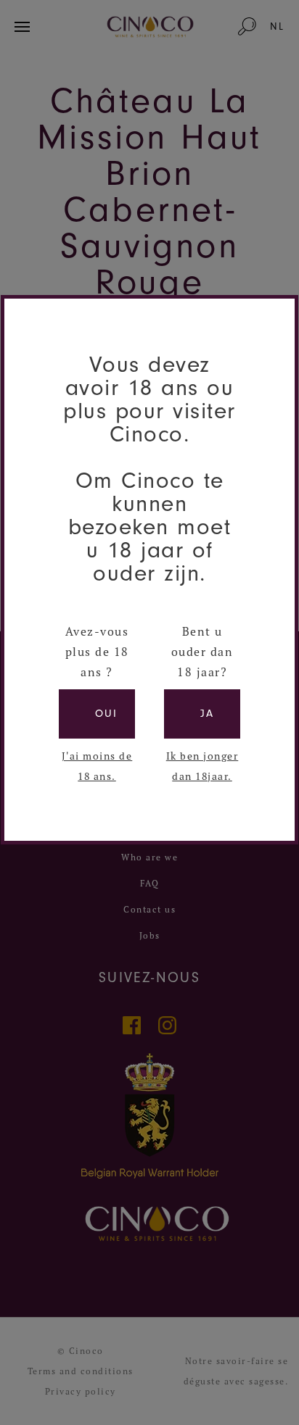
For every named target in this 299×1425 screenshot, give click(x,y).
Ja (207, 713)
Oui (106, 713)
